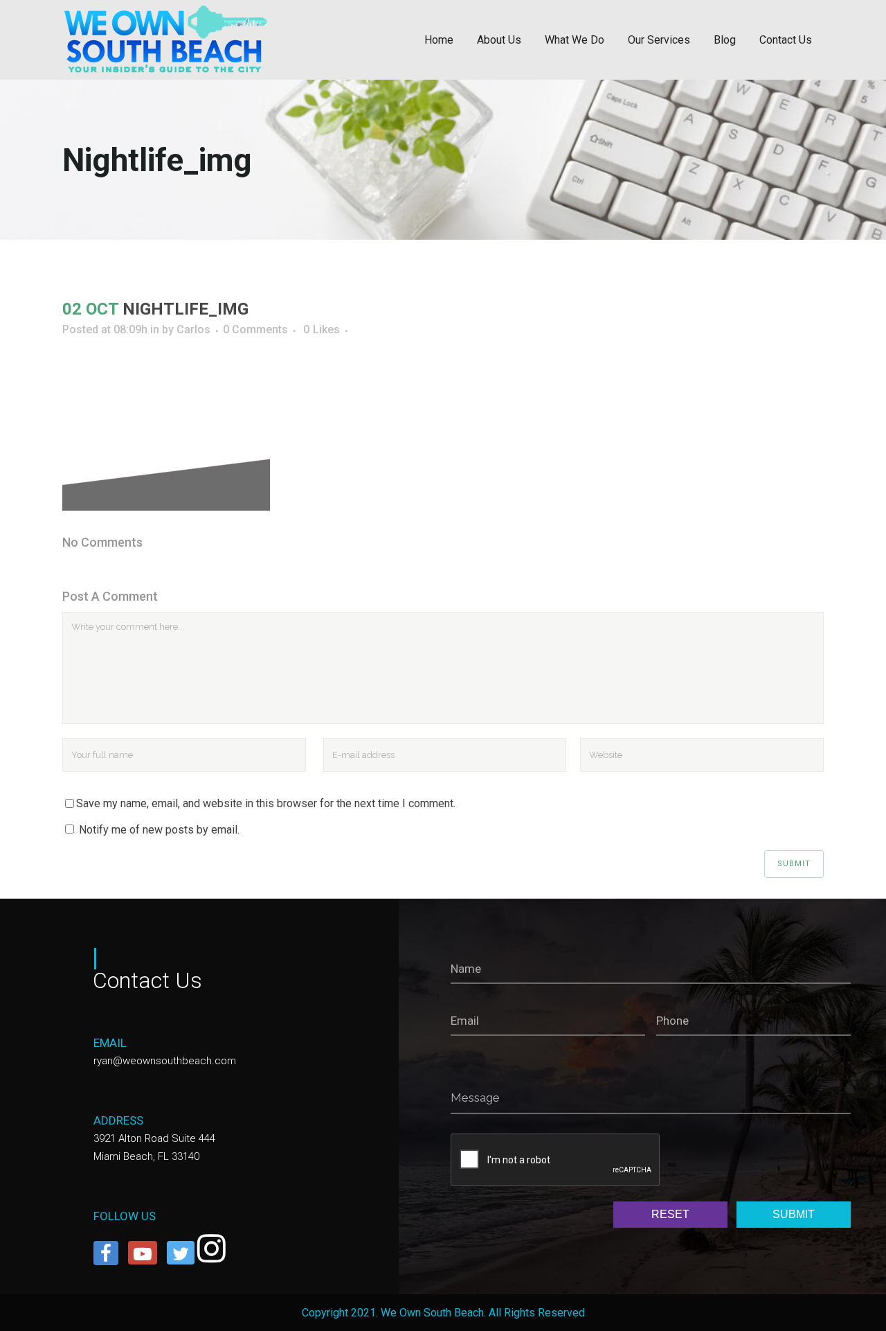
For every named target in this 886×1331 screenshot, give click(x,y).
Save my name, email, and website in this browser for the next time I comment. (265, 803)
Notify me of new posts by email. (159, 829)
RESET (670, 1214)
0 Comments (255, 329)
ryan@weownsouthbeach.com (164, 1061)
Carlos (193, 329)
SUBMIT (793, 1214)
